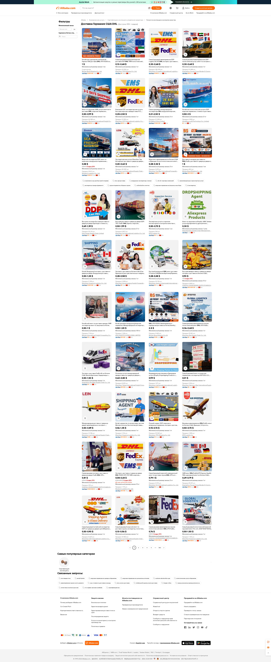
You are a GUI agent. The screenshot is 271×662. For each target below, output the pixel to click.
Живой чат (156, 606)
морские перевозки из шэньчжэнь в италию (136, 578)
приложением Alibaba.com (169, 643)
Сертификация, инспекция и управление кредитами (125, 20)
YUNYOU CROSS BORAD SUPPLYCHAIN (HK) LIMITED (197, 285)
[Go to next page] (164, 548)
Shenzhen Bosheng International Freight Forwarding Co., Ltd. (97, 121)
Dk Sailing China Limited (157, 121)
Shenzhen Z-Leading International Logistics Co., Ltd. (163, 71)
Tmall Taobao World (125, 652)
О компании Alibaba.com (69, 598)
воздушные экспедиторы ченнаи (141, 181)
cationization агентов (142, 185)
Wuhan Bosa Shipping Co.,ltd (158, 335)
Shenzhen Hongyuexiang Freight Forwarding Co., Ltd (130, 283)
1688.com (114, 652)
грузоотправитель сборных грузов (120, 185)
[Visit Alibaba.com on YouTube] (202, 627)
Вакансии (63, 614)
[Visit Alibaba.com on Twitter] (193, 627)
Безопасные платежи (98, 602)
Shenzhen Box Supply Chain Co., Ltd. (194, 335)
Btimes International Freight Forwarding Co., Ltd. (97, 335)
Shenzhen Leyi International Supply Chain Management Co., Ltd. (130, 171)
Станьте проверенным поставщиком (196, 614)
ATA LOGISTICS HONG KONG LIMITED (127, 335)
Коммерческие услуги (96, 20)
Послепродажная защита (100, 616)
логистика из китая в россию (69, 587)
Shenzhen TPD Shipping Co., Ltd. (126, 71)
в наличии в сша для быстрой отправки (97, 181)
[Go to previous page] (130, 548)
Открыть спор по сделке (161, 610)
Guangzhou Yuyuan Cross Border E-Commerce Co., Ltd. (197, 71)
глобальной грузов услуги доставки (146, 583)
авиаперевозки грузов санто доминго (72, 583)
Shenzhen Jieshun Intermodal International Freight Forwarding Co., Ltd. (163, 283)
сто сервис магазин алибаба (93, 587)
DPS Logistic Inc (154, 233)
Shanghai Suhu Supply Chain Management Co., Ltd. (197, 230)
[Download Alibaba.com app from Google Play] (203, 643)
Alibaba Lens (71, 643)
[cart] (177, 8)
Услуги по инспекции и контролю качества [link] (161, 20)
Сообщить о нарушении (161, 624)
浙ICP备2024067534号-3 (189, 659)
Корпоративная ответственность (71, 610)
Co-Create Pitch (65, 606)
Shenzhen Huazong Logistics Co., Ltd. (94, 283)
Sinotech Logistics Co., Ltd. (91, 173)
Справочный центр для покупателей (165, 602)
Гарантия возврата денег (99, 606)
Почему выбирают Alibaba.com (70, 602)
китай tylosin (81, 578)
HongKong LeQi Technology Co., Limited (195, 121)
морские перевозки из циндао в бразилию (103, 578)
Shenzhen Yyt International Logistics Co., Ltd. (130, 233)
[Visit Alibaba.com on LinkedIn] (189, 627)
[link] (268, 642)
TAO (152, 652)
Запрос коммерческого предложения (135, 609)
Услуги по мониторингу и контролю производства (103, 621)
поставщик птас (66, 578)
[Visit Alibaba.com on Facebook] (185, 627)
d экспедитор (191, 185)
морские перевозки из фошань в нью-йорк (168, 185)
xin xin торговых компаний (166, 181)
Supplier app (140, 643)
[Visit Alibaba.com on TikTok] (206, 627)
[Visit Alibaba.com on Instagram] (198, 627)
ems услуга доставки (123, 583)
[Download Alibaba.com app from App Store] (188, 643)
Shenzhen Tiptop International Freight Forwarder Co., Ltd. (130, 385)
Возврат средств (159, 614)
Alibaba (83, 20)
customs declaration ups (162, 578)
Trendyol (158, 652)
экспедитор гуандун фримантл (94, 185)
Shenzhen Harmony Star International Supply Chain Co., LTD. (197, 385)
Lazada (135, 652)
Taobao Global (144, 652)
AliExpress (105, 652)
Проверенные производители (132, 605)
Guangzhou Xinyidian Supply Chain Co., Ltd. (96, 382)
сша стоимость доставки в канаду (100, 583)
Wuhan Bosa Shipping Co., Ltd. (92, 71)
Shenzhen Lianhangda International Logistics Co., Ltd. (163, 385)
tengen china (167, 583)
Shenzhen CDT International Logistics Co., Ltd (130, 121)
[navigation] (68, 284)
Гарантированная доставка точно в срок (103, 611)
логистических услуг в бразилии (186, 578)
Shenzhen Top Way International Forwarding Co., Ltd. (163, 171)
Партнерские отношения (192, 618)
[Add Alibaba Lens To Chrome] (92, 643)
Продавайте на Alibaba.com (193, 602)
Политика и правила (98, 626)
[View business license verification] (155, 659)
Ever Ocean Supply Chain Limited (93, 233)
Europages (166, 652)
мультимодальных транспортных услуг (192, 181)
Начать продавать (190, 606)
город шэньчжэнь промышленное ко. (188, 583)
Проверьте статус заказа (192, 610)
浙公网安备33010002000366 (170, 659)
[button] (149, 8)
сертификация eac (114, 587)
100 (160, 547)
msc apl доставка (120, 181)
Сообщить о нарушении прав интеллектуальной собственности (165, 619)
